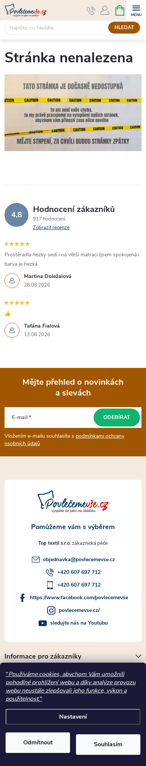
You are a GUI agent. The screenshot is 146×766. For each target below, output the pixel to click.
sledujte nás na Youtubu (79, 622)
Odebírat (116, 417)
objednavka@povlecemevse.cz (79, 559)
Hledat (124, 27)
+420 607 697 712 (79, 572)
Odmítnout (38, 742)
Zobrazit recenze (51, 227)
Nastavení (73, 717)
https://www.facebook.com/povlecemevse (79, 597)
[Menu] (136, 10)
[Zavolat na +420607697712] (91, 10)
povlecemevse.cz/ (79, 610)
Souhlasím (108, 744)
